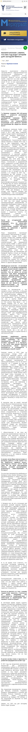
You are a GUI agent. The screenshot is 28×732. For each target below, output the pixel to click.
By (26, 1)
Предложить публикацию (14, 33)
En (24, 1)
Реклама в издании (15, 40)
